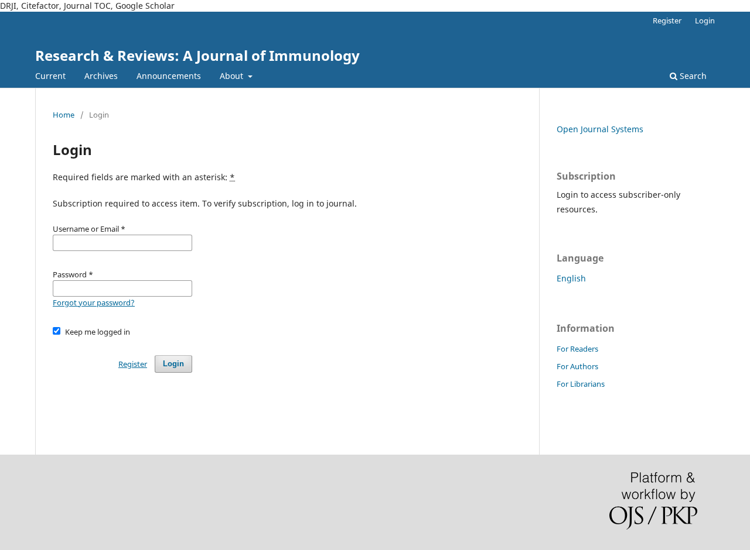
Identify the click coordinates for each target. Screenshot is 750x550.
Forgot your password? (94, 302)
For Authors (577, 366)
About (233, 75)
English (571, 278)
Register (667, 20)
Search (692, 75)
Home (63, 114)
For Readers (577, 348)
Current (50, 75)
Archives (101, 75)
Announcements (169, 75)
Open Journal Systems (600, 129)
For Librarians (581, 384)
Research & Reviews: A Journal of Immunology (197, 55)
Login (705, 20)
